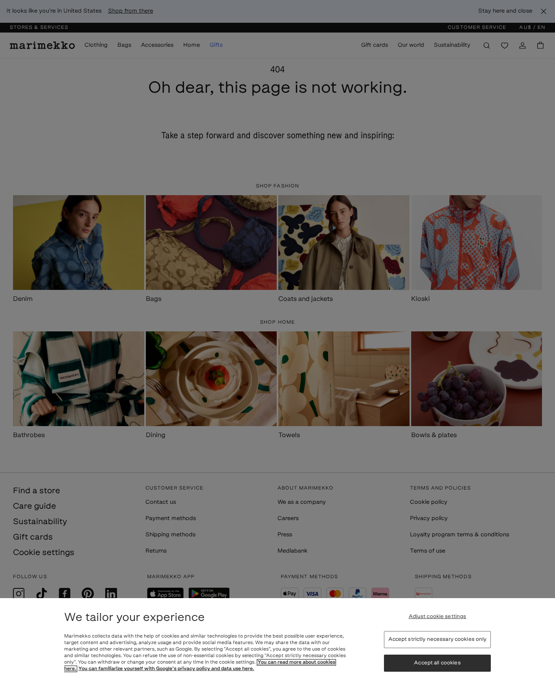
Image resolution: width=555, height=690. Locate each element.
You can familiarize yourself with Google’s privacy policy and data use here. (166, 668)
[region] (277, 644)
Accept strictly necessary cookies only (437, 639)
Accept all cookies (437, 663)
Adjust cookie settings (437, 616)
